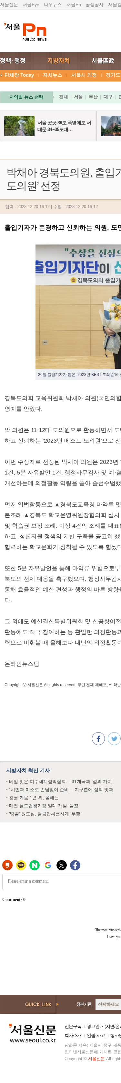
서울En (73, 4)
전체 (63, 96)
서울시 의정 (84, 75)
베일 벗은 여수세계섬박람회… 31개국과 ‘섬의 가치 (60, 781)
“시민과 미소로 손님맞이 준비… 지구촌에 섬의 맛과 (61, 789)
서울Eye (31, 4)
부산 (93, 96)
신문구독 (73, 1026)
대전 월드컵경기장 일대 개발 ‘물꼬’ (44, 805)
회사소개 (73, 1035)
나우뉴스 (53, 4)
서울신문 (9, 4)
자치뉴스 (52, 75)
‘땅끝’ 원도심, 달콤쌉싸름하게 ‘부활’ (45, 813)
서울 (78, 96)
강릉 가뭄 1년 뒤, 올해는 (34, 797)
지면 (110, 1026)
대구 (108, 96)
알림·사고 (96, 1035)
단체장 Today (19, 75)
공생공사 (95, 4)
